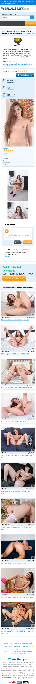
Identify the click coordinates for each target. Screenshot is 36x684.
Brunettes (10, 64)
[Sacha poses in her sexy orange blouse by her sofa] (18, 439)
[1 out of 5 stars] (18, 71)
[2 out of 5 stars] (20, 71)
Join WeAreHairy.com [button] (14, 278)
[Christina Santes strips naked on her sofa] (18, 546)
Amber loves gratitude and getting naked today (17, 597)
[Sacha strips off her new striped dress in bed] (18, 371)
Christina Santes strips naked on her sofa (15, 563)
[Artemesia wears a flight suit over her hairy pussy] (18, 475)
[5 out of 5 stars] (27, 71)
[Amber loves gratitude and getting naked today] (18, 580)
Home (4, 31)
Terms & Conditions (26, 643)
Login (17, 242)
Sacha (18, 31)
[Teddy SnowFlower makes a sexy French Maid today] (18, 511)
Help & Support (14, 643)
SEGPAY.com (8, 677)
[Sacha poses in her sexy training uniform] (18, 303)
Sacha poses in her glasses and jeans (13, 421)
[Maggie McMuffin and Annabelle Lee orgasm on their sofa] (18, 614)
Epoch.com (12, 674)
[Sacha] (18, 122)
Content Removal (18, 679)
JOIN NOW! (30, 23)
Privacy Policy (8, 646)
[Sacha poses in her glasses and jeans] (18, 405)
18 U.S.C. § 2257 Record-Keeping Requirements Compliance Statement (18, 652)
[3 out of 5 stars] (23, 71)
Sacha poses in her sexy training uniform (15, 320)
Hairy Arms (16, 66)
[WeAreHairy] (18, 659)
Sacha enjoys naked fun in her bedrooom (15, 354)
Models (11, 31)
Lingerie (25, 64)
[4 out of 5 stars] (25, 71)
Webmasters (17, 646)
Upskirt (9, 66)
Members (25, 646)
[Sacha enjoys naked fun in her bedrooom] (18, 337)
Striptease (17, 64)
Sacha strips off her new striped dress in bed (16, 388)
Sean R (11, 61)
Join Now (27, 242)
